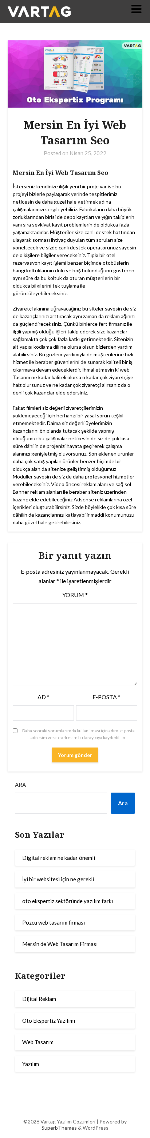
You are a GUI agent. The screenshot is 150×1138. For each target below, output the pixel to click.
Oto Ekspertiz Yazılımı (48, 1020)
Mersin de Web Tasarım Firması (60, 944)
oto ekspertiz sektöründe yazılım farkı (67, 901)
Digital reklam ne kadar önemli (58, 857)
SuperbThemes (59, 1128)
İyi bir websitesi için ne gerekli (58, 879)
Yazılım (30, 1064)
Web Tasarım (38, 1042)
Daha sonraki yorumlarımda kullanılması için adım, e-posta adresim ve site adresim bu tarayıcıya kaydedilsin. (78, 734)
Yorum (75, 594)
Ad (44, 696)
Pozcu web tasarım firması (53, 922)
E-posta (106, 696)
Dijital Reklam (39, 998)
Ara (20, 784)
